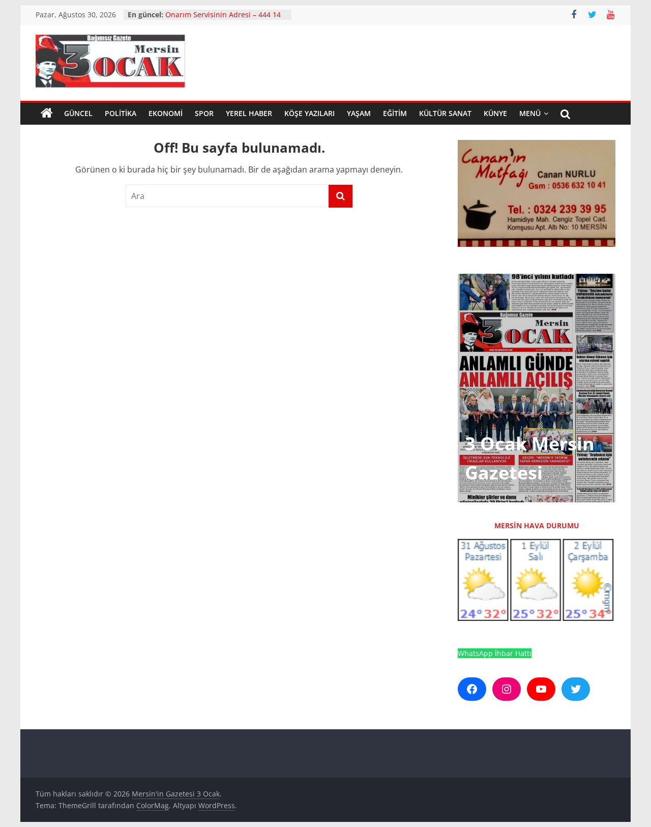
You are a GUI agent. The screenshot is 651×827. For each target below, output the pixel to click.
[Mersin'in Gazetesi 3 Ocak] (47, 113)
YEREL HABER (249, 113)
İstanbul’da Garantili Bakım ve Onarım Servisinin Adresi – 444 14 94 (223, 20)
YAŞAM (359, 113)
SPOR (204, 113)
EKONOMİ (166, 113)
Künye (495, 113)
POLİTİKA (120, 113)
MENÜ (530, 113)
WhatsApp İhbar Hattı (494, 653)
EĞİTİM (395, 113)
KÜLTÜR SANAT (445, 113)
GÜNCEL (78, 113)
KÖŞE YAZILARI (309, 113)
